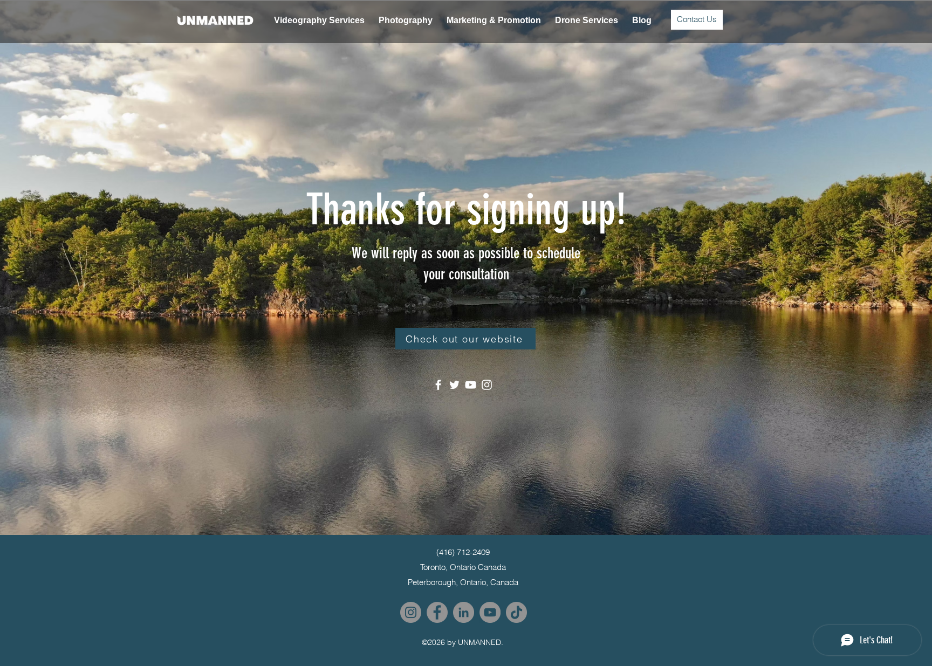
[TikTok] (516, 612)
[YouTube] (470, 385)
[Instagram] (487, 385)
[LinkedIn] (463, 612)
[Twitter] (454, 385)
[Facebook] (438, 385)
